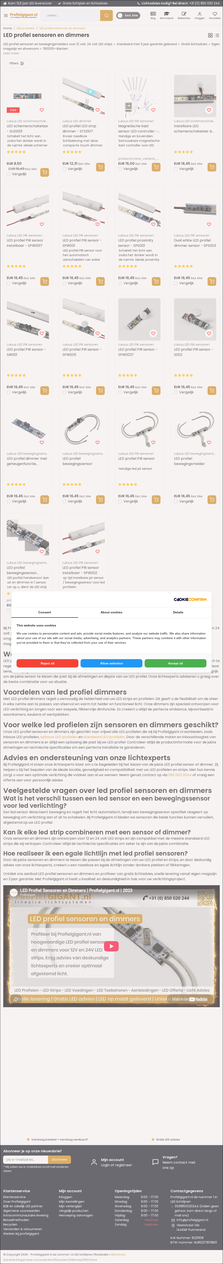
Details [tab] (178, 612)
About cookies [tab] (111, 612)
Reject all (47, 663)
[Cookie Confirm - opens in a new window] (190, 599)
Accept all (175, 663)
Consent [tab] (44, 612)
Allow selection (111, 663)
